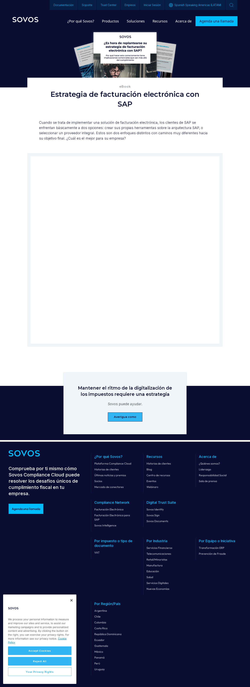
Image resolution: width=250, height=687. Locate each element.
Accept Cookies (40, 650)
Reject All (39, 661)
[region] (39, 639)
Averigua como (125, 417)
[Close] (71, 600)
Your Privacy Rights (40, 671)
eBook (125, 86)
